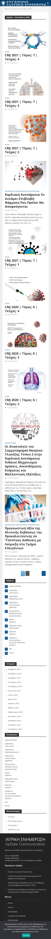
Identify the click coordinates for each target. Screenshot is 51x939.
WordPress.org (13, 829)
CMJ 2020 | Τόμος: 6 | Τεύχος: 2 (21, 402)
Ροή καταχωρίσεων (15, 821)
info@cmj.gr (14, 858)
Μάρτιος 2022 (13, 708)
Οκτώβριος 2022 (14, 682)
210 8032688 (13, 856)
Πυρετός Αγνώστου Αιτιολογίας (20, 872)
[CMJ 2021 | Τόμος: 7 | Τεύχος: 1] (25, 240)
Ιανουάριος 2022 (14, 716)
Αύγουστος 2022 (14, 691)
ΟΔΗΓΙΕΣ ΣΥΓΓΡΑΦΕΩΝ (16, 916)
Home (7, 9)
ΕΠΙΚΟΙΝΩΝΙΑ (13, 920)
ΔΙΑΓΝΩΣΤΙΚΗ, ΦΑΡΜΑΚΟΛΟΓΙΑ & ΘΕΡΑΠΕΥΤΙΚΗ (22, 191)
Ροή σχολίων (13, 825)
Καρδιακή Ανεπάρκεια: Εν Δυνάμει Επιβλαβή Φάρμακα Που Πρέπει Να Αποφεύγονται (25, 200)
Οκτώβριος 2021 (14, 725)
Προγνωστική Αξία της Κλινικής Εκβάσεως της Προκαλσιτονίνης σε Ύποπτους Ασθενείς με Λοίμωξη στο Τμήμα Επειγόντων (23, 538)
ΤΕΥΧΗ (7, 52)
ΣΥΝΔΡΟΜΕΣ (13, 912)
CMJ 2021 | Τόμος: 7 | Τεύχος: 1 (21, 262)
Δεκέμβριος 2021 (14, 720)
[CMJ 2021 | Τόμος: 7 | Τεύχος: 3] (25, 81)
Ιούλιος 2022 (13, 695)
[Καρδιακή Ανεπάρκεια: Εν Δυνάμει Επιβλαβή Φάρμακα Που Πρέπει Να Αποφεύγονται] (25, 174)
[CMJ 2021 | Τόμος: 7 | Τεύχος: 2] (25, 128)
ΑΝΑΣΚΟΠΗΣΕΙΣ (10, 443)
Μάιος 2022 (12, 699)
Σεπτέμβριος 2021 (15, 729)
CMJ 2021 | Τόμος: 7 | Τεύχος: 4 (21, 57)
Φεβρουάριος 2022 (15, 712)
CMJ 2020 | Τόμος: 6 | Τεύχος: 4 (21, 309)
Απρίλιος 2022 (13, 703)
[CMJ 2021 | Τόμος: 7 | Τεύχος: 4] (25, 35)
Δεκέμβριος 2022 (14, 673)
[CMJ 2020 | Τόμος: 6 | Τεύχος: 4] (25, 287)
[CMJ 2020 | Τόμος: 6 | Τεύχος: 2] (25, 380)
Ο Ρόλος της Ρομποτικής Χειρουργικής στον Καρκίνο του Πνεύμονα (25, 877)
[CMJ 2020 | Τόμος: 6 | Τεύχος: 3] (25, 333)
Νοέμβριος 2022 (14, 678)
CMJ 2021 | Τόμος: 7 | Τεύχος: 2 (21, 150)
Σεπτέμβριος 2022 (15, 686)
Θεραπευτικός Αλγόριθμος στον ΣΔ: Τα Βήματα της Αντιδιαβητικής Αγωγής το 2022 (26, 884)
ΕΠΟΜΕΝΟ (44, 573)
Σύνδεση (11, 817)
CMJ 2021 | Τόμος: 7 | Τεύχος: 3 (21, 104)
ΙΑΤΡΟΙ (10, 907)
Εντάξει (26, 935)
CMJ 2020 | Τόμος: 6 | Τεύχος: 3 (21, 355)
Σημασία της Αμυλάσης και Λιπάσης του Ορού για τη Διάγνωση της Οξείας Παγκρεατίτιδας (27, 890)
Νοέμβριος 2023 (14, 669)
